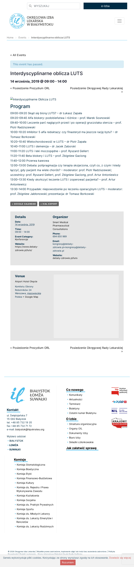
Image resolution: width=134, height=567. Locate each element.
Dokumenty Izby (78, 433)
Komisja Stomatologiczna (31, 464)
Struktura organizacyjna (82, 423)
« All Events (18, 55)
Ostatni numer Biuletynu (82, 412)
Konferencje (21, 239)
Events (22, 37)
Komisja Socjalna (26, 500)
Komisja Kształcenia (28, 495)
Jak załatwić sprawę (81, 448)
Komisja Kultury (25, 482)
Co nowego (74, 390)
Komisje (20, 459)
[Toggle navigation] (119, 20)
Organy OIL (75, 428)
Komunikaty (75, 394)
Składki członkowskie (81, 442)
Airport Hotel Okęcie (26, 281)
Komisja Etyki (24, 473)
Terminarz (74, 403)
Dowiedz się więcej (120, 557)
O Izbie (71, 419)
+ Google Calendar (24, 204)
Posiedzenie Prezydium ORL (30, 88)
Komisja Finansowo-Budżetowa (34, 478)
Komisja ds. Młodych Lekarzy (33, 513)
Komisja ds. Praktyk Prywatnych (35, 504)
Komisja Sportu (25, 509)
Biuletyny (74, 408)
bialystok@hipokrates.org (29, 429)
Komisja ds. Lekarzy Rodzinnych (35, 526)
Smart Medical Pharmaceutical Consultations (61, 225)
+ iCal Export (48, 204)
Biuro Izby (75, 437)
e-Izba (105, 6)
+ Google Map (30, 296)
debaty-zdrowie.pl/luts (65, 258)
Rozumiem (68, 562)
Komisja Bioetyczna (28, 469)
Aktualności (75, 399)
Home (10, 37)
